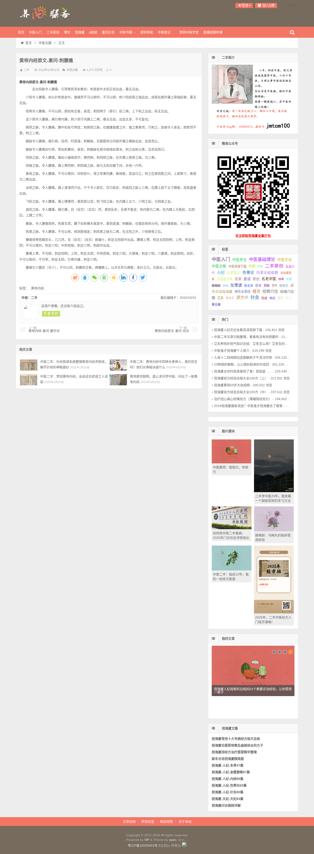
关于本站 (185, 821)
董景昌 (230, 298)
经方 (256, 291)
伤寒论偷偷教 (267, 273)
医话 (247, 279)
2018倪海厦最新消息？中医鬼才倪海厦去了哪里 (248, 406)
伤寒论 (248, 272)
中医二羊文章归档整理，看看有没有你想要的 (246, 337)
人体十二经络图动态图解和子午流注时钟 (243, 357)
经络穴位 (270, 291)
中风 (260, 266)
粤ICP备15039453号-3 (144, 845)
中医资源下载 (237, 266)
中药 (251, 266)
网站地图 (166, 821)
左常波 (236, 285)
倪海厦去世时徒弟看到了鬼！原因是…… (243, 371)
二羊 (26, 70)
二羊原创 (52, 32)
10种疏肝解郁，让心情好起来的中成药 (241, 364)
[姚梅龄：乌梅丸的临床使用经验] (274, 530)
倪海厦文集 (225, 279)
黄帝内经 (37, 288)
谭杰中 (242, 297)
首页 (21, 32)
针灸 (255, 297)
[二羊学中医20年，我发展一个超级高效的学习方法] (274, 491)
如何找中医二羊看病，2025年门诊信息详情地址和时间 (231, 537)
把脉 (267, 285)
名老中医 (269, 279)
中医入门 (35, 32)
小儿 (225, 285)
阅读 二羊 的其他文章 (51, 314)
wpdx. (173, 840)
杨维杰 (283, 285)
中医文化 (284, 260)
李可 (274, 285)
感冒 (258, 285)
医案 (238, 279)
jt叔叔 (93, 32)
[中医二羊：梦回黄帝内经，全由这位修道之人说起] (28, 379)
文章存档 (129, 821)
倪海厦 (80, 32)
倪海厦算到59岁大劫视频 (232, 385)
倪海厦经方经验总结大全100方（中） (241, 392)
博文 (67, 32)
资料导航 (146, 32)
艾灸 (220, 298)
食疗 (280, 298)
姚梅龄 (216, 285)
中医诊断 (219, 266)
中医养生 (239, 260)
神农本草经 (242, 291)
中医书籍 (125, 32)
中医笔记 (164, 32)
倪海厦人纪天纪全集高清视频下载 (238, 330)
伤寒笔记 (233, 273)
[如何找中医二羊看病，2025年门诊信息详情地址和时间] (231, 528)
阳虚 (264, 298)
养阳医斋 (45, 13)
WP (146, 840)
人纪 (221, 272)
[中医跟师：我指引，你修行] (231, 462)
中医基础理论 (262, 259)
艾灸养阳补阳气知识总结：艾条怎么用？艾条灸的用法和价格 (257, 344)
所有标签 (147, 821)
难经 (272, 298)
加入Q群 (268, 5)
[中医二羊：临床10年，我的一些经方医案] (231, 569)
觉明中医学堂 (189, 32)
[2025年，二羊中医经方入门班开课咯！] (274, 612)
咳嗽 (281, 279)
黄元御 (216, 304)
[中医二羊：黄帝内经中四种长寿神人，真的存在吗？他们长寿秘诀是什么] (118, 365)
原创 (256, 279)
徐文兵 (248, 285)
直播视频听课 (213, 32)
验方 (288, 298)
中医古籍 (45, 43)
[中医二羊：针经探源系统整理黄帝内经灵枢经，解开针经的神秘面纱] (28, 365)
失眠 (289, 279)
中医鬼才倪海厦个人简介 (231, 350)
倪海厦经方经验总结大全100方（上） (241, 378)
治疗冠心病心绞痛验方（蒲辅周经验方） (243, 399)
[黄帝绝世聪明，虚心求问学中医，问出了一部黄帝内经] (118, 379)
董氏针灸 (108, 32)
